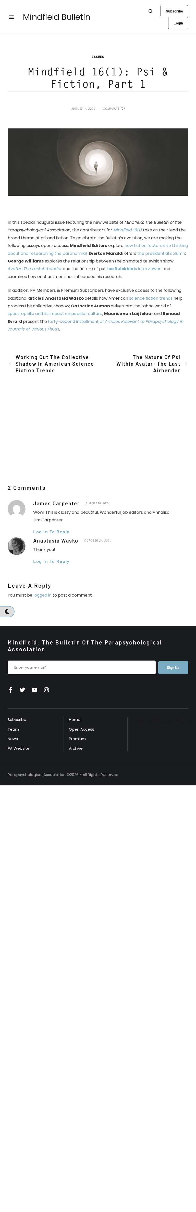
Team (13, 729)
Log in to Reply (51, 531)
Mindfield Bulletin (56, 17)
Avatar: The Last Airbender (35, 269)
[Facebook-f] (10, 690)
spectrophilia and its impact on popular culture (55, 314)
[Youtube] (34, 690)
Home (74, 719)
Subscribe (17, 719)
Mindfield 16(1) (127, 230)
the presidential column (161, 253)
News (13, 738)
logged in (42, 595)
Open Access (81, 729)
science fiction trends (151, 298)
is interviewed (134, 269)
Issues (98, 57)
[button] (174, 11)
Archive (76, 748)
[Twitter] (22, 690)
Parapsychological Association (37, 774)
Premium (77, 738)
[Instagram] (46, 690)
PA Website (19, 748)
